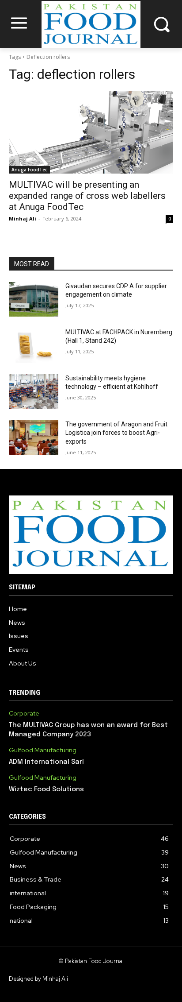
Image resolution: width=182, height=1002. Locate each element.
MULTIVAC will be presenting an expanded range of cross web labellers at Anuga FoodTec (87, 195)
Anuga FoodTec (29, 169)
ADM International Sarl (46, 762)
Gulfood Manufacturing (42, 750)
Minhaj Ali (22, 218)
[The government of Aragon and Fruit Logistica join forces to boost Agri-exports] (33, 437)
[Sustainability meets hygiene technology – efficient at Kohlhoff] (33, 391)
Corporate (24, 713)
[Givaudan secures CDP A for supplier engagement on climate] (33, 299)
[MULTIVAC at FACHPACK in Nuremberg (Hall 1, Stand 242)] (33, 345)
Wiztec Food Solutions (46, 789)
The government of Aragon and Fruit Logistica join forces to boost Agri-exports (116, 433)
